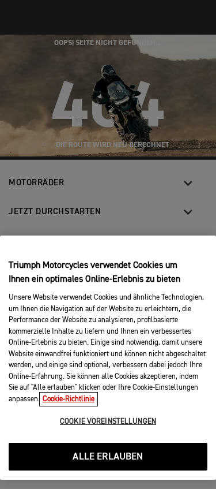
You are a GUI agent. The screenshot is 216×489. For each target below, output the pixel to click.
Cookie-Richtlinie (68, 399)
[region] (108, 358)
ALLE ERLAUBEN (108, 457)
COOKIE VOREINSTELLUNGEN (108, 421)
